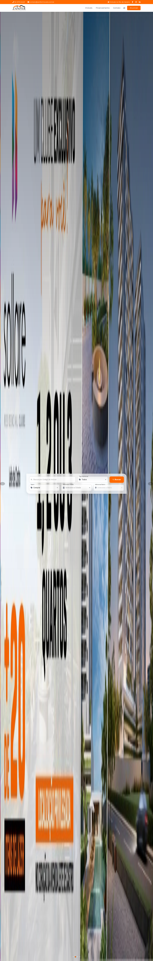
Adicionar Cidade (68, 484)
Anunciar (134, 8)
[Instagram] (136, 2)
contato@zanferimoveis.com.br (42, 2)
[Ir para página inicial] (19, 8)
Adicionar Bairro (100, 484)
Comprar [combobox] (36, 488)
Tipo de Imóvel (83, 476)
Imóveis (88, 8)
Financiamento (103, 8)
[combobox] (92, 479)
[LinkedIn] (140, 2)
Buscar (118, 479)
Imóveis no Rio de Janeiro (120, 2)
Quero (32, 484)
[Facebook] (132, 2)
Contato (116, 8)
